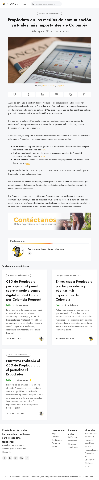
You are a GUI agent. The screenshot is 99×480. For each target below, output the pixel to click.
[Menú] (25, 4)
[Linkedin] (21, 458)
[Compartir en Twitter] (14, 94)
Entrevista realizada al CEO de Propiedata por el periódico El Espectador (24, 367)
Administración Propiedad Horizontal (91, 437)
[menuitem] (58, 433)
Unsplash (60, 85)
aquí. (43, 156)
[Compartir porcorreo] (56, 94)
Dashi (91, 476)
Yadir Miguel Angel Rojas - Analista (46, 249)
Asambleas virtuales (89, 445)
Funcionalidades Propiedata (91, 451)
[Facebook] (4, 458)
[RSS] (27, 458)
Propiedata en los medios (49, 13)
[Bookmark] (84, 94)
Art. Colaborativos (90, 458)
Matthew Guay (49, 85)
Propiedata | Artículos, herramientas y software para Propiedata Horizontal (40, 476)
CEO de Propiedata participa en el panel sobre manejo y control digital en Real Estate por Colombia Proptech (24, 290)
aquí (43, 149)
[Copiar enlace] (70, 94)
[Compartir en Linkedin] (42, 94)
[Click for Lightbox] (49, 221)
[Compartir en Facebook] (28, 94)
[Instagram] (15, 458)
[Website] (30, 253)
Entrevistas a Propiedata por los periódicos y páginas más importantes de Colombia (74, 290)
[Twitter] (10, 458)
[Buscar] (33, 4)
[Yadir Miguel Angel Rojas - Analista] (41, 339)
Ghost (84, 476)
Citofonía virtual (89, 465)
